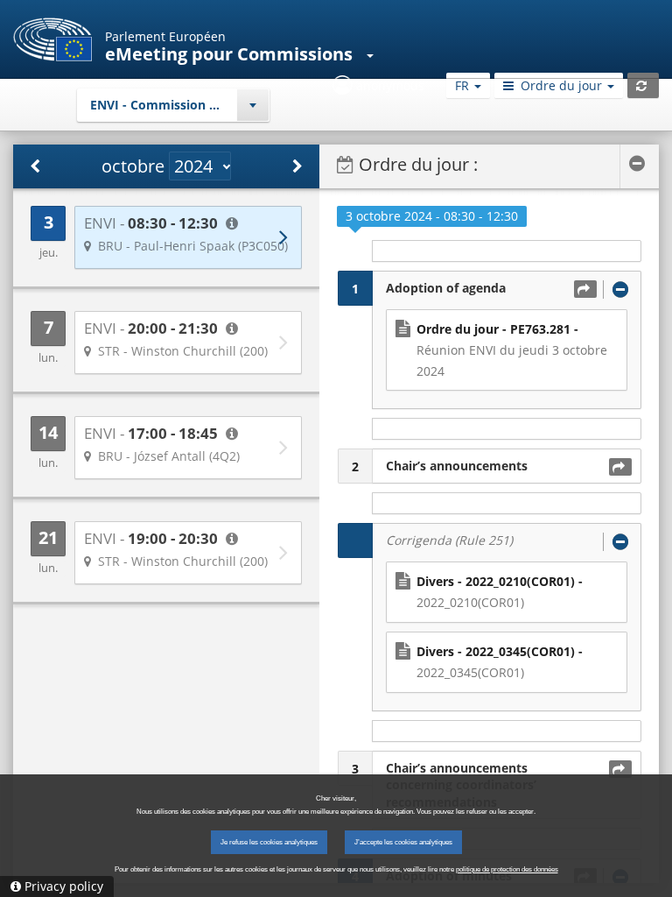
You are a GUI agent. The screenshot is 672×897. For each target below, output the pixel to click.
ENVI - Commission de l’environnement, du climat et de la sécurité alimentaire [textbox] (180, 104)
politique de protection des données (507, 869)
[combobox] (173, 105)
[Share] (585, 289)
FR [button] (463, 85)
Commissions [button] (297, 54)
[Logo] (52, 39)
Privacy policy (63, 886)
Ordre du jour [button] (561, 85)
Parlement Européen (165, 36)
